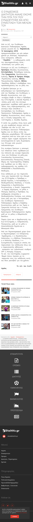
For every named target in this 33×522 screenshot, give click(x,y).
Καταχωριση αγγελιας (8, 519)
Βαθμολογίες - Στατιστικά (9, 486)
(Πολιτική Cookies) (21, 512)
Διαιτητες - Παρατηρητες (9, 459)
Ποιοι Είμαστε (5, 477)
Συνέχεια (14, 516)
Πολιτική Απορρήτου (8, 480)
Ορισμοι (4, 456)
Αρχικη (3, 451)
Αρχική (12, 337)
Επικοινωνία (5, 488)
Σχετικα (3, 462)
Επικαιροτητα (20, 337)
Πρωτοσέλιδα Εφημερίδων (9, 483)
